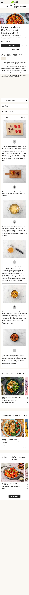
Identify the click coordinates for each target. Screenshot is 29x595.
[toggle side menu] (2, 2)
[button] (14, 106)
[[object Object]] (22, 45)
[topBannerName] (14, 11)
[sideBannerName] (14, 88)
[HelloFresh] (14, 2)
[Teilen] (26, 45)
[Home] (2, 6)
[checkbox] (1, 41)
